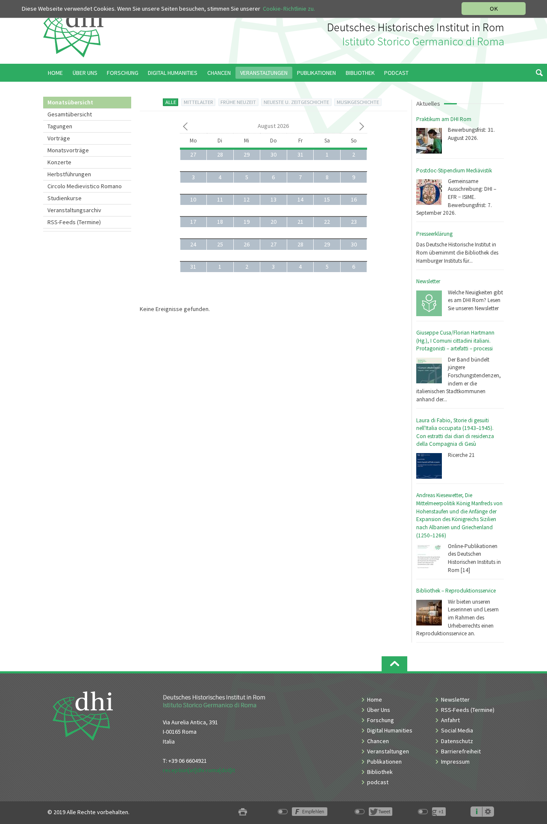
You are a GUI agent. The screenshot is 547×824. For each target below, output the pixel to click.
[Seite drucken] (242, 812)
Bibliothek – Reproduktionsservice (456, 590)
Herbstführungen (69, 174)
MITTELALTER (198, 102)
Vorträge (58, 138)
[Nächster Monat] (361, 128)
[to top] (394, 663)
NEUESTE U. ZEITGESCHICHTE (296, 102)
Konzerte (59, 162)
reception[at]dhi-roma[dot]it (199, 770)
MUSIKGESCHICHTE (358, 102)
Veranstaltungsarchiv (74, 210)
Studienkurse (64, 198)
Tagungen (59, 126)
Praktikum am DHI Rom (443, 119)
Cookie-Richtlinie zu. (289, 8)
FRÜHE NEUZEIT (238, 102)
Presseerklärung (434, 233)
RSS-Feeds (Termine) (74, 222)
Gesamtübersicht (69, 114)
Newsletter (428, 281)
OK (494, 8)
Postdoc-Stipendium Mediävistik (454, 170)
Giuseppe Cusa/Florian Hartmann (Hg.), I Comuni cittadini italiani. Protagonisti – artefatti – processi (455, 340)
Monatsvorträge (68, 150)
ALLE (170, 102)
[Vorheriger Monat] (185, 128)
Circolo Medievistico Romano (84, 186)
